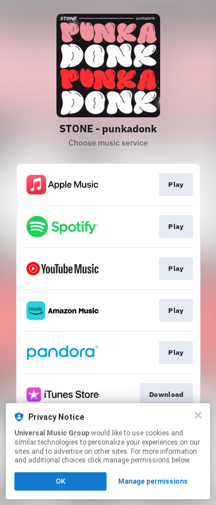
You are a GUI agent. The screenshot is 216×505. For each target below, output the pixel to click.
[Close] (198, 415)
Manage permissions (153, 481)
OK (60, 481)
